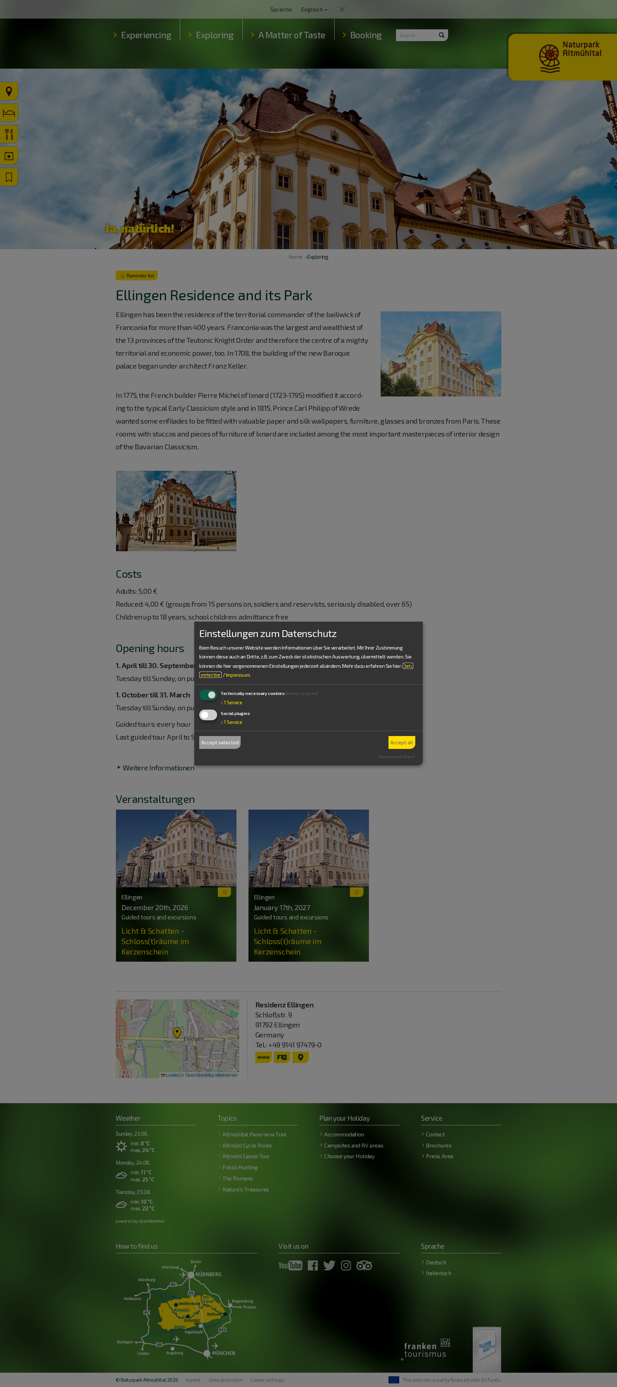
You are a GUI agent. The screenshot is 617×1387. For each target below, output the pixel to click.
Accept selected (220, 742)
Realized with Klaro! (396, 756)
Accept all (401, 742)
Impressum (238, 675)
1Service (231, 702)
